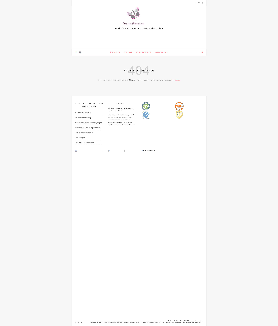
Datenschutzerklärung (83, 118)
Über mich (115, 52)
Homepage (175, 80)
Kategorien (160, 52)
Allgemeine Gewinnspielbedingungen (88, 123)
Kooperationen (143, 52)
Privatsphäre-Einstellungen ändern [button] (87, 128)
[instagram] (199, 3)
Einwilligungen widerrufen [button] (84, 143)
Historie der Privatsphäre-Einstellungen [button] (84, 135)
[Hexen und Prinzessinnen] (139, 27)
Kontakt (128, 52)
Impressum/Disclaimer (83, 113)
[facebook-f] (196, 3)
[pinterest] (202, 3)
